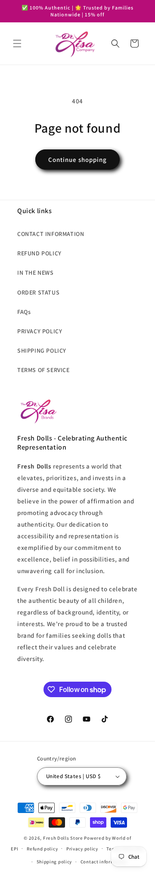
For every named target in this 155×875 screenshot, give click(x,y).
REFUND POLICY (39, 253)
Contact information (104, 862)
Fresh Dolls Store (63, 838)
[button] (17, 43)
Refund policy (42, 849)
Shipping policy (54, 862)
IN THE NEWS (35, 272)
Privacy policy (82, 849)
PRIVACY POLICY (39, 331)
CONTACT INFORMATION (50, 234)
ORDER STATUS (38, 292)
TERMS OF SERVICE (43, 370)
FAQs (24, 312)
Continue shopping (77, 159)
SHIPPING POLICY (41, 350)
